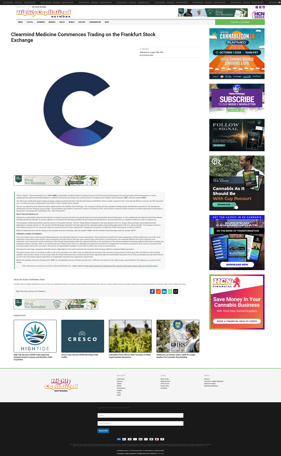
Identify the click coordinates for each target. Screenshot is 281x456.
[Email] (176, 291)
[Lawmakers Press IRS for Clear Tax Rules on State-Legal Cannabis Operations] (130, 336)
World (119, 395)
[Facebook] (152, 291)
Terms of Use (165, 383)
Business (120, 381)
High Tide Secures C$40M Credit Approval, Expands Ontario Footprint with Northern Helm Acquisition (33, 357)
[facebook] (257, 7)
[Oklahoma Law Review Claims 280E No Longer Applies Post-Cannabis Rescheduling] (178, 336)
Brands (119, 386)
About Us (207, 379)
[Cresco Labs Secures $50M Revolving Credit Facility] (83, 336)
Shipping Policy (165, 381)
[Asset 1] (43, 10)
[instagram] (260, 7)
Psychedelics (121, 388)
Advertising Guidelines (211, 386)
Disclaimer (164, 388)
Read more (205, 445)
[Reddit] (158, 291)
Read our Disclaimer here (147, 266)
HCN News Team (147, 55)
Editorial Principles (210, 383)
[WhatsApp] (170, 291)
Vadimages (160, 453)
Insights (119, 390)
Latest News (121, 379)
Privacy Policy (165, 386)
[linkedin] (263, 7)
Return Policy (165, 379)
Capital (119, 383)
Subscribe (103, 431)
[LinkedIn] (164, 291)
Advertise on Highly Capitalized (213, 381)
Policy (119, 393)
